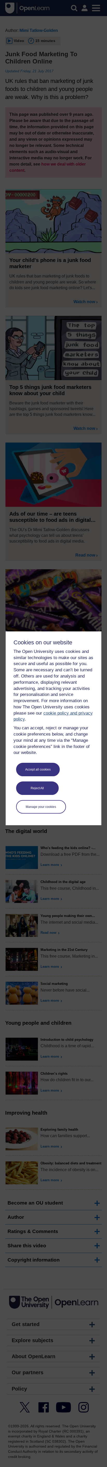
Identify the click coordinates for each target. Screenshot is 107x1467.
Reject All (37, 788)
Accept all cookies (38, 769)
